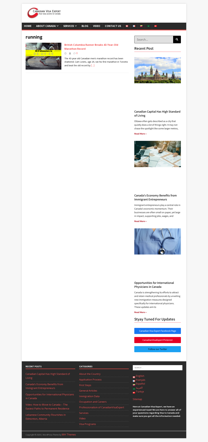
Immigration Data (89, 396)
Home (27, 26)
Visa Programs (87, 424)
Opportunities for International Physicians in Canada (154, 285)
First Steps (85, 385)
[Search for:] (157, 367)
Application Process (90, 379)
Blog (85, 26)
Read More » (140, 133)
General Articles (88, 390)
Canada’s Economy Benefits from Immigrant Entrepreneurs (155, 197)
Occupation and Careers (93, 401)
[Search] (177, 39)
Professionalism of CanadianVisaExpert (101, 407)
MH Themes (69, 434)
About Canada (46, 26)
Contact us (113, 26)
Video (96, 26)
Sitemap (137, 399)
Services (68, 26)
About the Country (89, 374)
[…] (92, 65)
